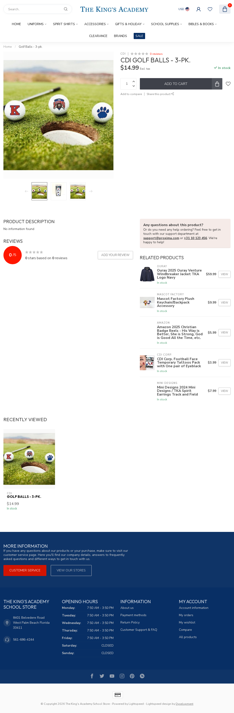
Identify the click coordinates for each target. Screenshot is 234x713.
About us (127, 608)
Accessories (95, 24)
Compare (185, 630)
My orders (186, 615)
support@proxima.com (161, 238)
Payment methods (133, 615)
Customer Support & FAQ (138, 630)
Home (16, 24)
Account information (193, 608)
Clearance (98, 36)
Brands (120, 36)
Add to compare (131, 94)
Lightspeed (136, 704)
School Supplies (165, 24)
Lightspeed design (158, 704)
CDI (123, 54)
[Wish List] (210, 9)
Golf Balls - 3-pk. (31, 47)
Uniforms (36, 24)
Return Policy (130, 622)
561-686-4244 (23, 639)
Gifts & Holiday (128, 24)
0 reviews (156, 54)
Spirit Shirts (64, 24)
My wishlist (187, 622)
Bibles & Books (201, 24)
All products (188, 637)
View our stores (71, 570)
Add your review (115, 255)
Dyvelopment (184, 704)
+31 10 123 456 (195, 238)
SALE (139, 36)
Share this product (159, 94)
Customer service (24, 570)
